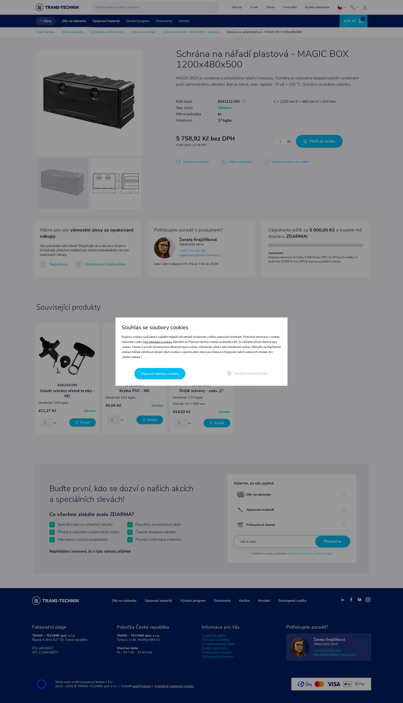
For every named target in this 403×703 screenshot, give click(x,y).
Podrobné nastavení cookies (250, 373)
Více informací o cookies (157, 342)
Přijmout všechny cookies (160, 373)
